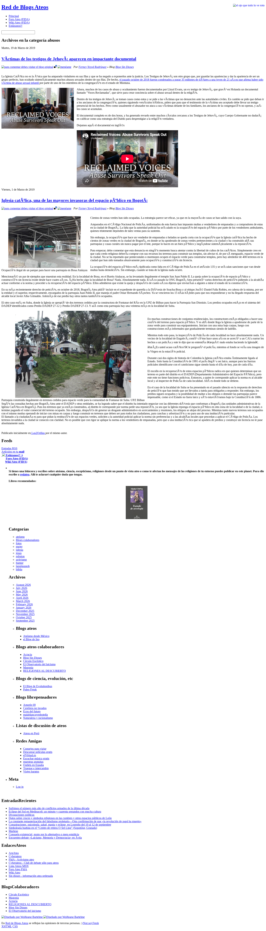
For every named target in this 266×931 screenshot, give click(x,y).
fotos (19, 543)
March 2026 (23, 601)
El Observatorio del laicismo (39, 664)
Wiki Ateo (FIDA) (19, 22)
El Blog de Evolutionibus (37, 686)
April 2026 (22, 597)
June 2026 (22, 591)
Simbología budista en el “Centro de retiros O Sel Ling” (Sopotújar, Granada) (53, 827)
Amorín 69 (29, 704)
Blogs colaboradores (27, 540)
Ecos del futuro (32, 711)
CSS (15, 926)
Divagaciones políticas (21, 814)
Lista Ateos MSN (19, 866)
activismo (21, 559)
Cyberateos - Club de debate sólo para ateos (34, 862)
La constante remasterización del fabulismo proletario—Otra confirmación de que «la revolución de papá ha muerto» (75, 821)
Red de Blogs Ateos (24, 7)
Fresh (95, 923)
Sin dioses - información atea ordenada (31, 875)
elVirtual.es (29, 755)
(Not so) (87, 923)
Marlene (13, 831)
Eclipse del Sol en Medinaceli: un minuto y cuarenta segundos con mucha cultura (55, 811)
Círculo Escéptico (33, 661)
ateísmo (20, 536)
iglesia (19, 549)
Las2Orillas (38, 433)
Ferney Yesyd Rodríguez (92, 66)
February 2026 (24, 604)
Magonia (28, 667)
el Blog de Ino (31, 639)
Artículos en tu (12, 451)
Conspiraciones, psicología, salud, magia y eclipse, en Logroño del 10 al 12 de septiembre (60, 824)
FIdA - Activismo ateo (21, 859)
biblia (19, 569)
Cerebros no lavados (35, 708)
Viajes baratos (31, 771)
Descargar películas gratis (37, 751)
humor (19, 562)
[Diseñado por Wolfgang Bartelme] (64, 917)
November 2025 (25, 614)
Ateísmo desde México (36, 636)
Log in (20, 786)
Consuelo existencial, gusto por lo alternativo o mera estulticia (44, 834)
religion (20, 556)
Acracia (27, 654)
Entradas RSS (9, 448)
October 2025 (24, 617)
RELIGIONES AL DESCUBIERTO (44, 670)
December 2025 (25, 610)
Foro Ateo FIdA (18, 869)
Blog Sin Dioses (124, 66)
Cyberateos (15, 856)
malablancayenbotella (35, 714)
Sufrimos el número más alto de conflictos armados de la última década (49, 808)
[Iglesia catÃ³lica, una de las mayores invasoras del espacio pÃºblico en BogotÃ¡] (27, 208)
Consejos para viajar (34, 748)
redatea (24, 474)
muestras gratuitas (33, 761)
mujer (19, 546)
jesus (19, 553)
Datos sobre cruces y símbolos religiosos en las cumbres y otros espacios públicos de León (60, 818)
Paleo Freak (30, 689)
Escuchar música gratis (36, 758)
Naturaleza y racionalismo (38, 717)
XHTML (6, 926)
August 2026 (23, 584)
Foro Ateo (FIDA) (19, 19)
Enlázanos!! (15, 25)
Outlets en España (33, 765)
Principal (14, 16)
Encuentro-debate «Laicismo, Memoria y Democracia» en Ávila (45, 837)
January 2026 (23, 607)
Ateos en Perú (31, 733)
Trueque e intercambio (36, 768)
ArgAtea (14, 853)
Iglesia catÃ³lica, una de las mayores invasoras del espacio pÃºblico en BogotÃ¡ (74, 200)
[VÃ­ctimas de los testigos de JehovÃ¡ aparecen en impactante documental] (27, 66)
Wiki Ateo (14, 872)
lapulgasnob (23, 566)
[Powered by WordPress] (22, 917)
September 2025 (25, 620)
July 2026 (21, 588)
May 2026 (22, 594)
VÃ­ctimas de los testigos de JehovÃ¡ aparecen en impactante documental (68, 59)
